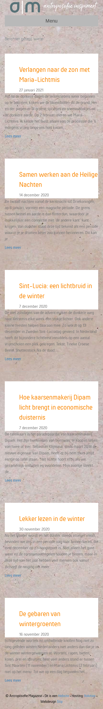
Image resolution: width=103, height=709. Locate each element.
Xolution (90, 695)
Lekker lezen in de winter (52, 519)
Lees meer (13, 136)
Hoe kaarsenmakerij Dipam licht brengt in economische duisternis (55, 407)
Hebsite (63, 695)
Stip (60, 701)
